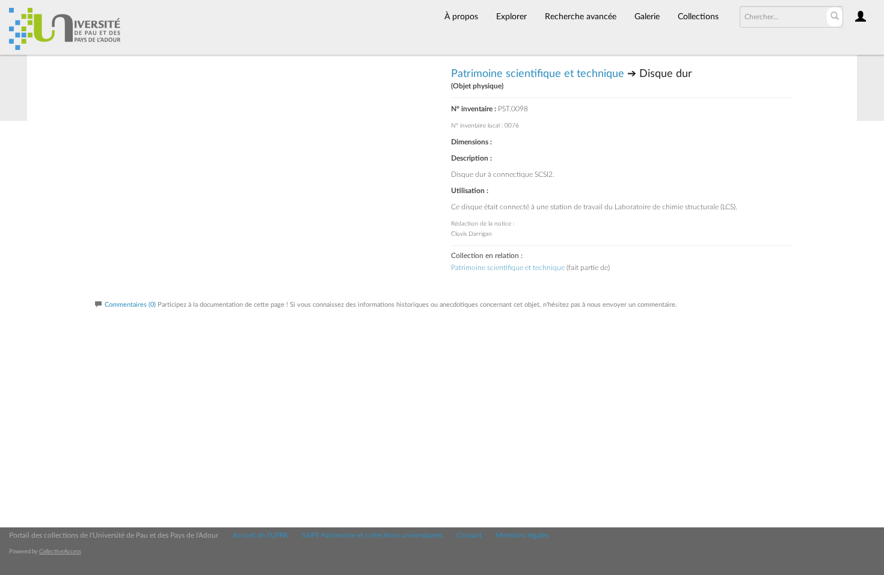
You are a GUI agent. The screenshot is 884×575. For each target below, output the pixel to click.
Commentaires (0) (130, 304)
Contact (469, 535)
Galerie (647, 17)
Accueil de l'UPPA (260, 535)
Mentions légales (522, 535)
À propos (461, 17)
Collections (698, 17)
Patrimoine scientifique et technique (537, 74)
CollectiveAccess (60, 552)
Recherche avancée (580, 17)
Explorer (511, 17)
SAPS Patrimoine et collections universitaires (372, 535)
